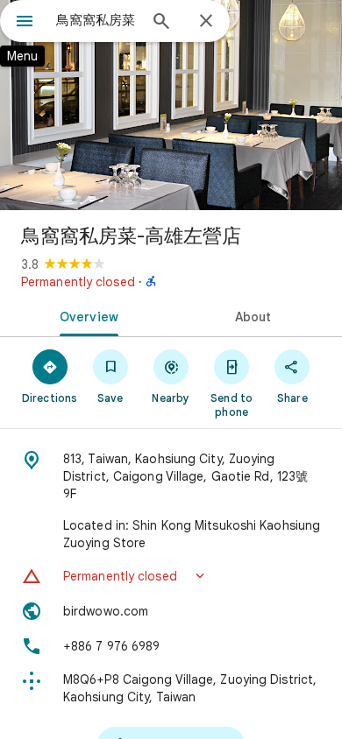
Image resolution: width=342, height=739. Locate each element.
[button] (171, 576)
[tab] (85, 315)
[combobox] (96, 20)
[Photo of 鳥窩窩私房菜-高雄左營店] (171, 105)
